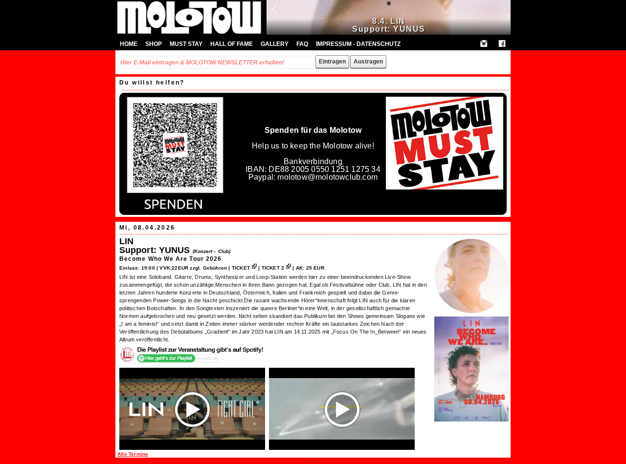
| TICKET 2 (271, 268)
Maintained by (313, 462)
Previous (283, 15)
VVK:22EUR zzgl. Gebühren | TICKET (204, 268)
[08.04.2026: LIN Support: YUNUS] (471, 313)
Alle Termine (132, 454)
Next (494, 15)
